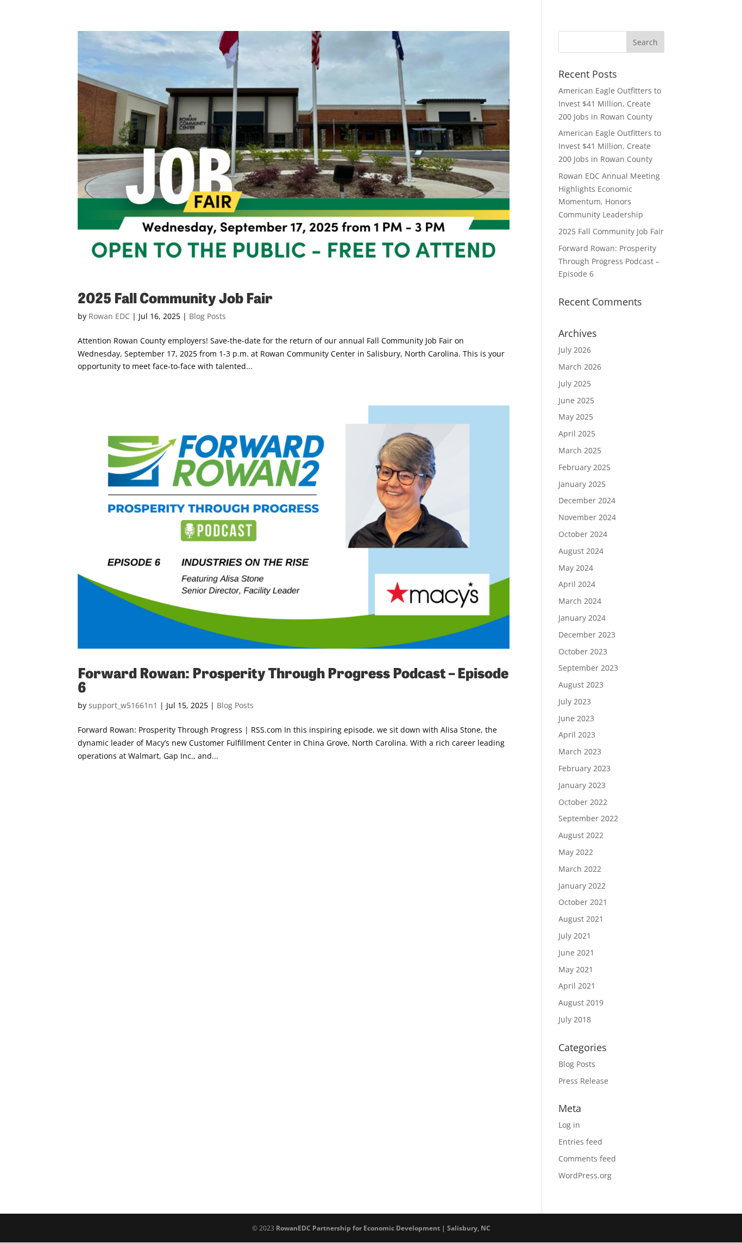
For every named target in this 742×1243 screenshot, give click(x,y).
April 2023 (576, 734)
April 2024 (576, 584)
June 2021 (576, 952)
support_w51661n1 (123, 705)
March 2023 (579, 751)
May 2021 (575, 969)
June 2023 (576, 718)
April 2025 (576, 433)
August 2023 (580, 684)
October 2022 (582, 802)
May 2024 (575, 568)
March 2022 (579, 869)
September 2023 (588, 668)
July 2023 (574, 701)
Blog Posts (207, 316)
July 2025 (574, 383)
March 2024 (579, 601)
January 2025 (582, 484)
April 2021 (576, 985)
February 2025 (584, 467)
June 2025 (576, 400)
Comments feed (587, 1158)
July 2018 (574, 1019)
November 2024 (587, 517)
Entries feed (580, 1141)
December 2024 (586, 500)
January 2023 (582, 785)
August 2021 (580, 919)
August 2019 (580, 1002)
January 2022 (582, 885)
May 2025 (575, 416)
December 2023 (586, 634)
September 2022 (588, 818)
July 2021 (574, 935)
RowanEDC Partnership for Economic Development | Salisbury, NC (383, 1228)
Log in (569, 1125)
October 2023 (582, 651)
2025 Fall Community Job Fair (175, 297)
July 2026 (574, 350)
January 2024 (582, 618)
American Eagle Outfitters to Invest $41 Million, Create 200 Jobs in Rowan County (609, 103)
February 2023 (584, 768)
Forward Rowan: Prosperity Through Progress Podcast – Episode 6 (293, 679)
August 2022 (580, 835)
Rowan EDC (109, 316)
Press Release (583, 1081)
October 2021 (582, 902)
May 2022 (575, 852)
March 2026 (579, 366)
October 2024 (582, 534)
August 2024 (580, 551)
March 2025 (579, 450)
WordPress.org (585, 1175)
